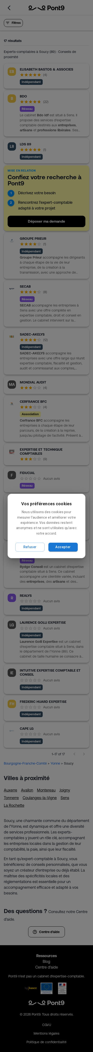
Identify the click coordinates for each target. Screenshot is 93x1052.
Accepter (63, 547)
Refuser (30, 547)
